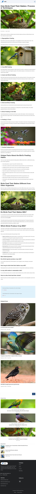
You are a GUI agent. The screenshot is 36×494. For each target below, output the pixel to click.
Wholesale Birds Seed (4, 479)
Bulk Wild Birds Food (4, 483)
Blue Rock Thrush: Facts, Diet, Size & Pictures (13, 454)
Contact (20, 468)
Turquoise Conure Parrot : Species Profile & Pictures (11, 355)
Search (33, 394)
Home (20, 464)
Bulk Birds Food (3, 485)
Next (3, 295)
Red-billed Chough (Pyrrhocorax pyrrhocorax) (10, 384)
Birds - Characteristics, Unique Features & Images (18, 409)
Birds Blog (20, 470)
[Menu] (34, 1)
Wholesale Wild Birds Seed (5, 481)
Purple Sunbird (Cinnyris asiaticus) (11, 450)
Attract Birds (8, 329)
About (20, 466)
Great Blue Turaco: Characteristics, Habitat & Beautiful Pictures (16, 445)
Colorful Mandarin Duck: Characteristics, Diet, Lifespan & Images (12, 293)
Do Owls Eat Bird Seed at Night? (7, 327)
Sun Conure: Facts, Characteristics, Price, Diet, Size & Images (18, 410)
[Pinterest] (20, 481)
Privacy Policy (19, 492)
